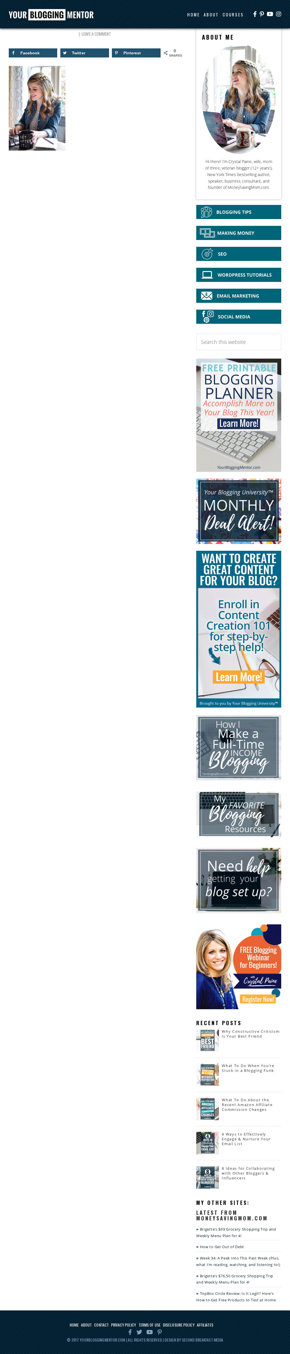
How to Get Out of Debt (222, 1246)
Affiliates (205, 1325)
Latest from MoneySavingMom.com (232, 1215)
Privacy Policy (123, 1325)
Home (74, 1325)
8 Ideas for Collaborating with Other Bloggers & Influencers (248, 1173)
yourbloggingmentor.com (102, 1340)
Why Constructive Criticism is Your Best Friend (251, 1034)
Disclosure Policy (179, 1325)
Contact (101, 1325)
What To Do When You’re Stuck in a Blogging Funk (248, 1068)
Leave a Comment (96, 34)
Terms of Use (149, 1325)
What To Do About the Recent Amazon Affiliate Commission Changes (247, 1104)
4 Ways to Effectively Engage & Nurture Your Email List (246, 1139)
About (86, 1325)
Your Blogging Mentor (54, 15)
